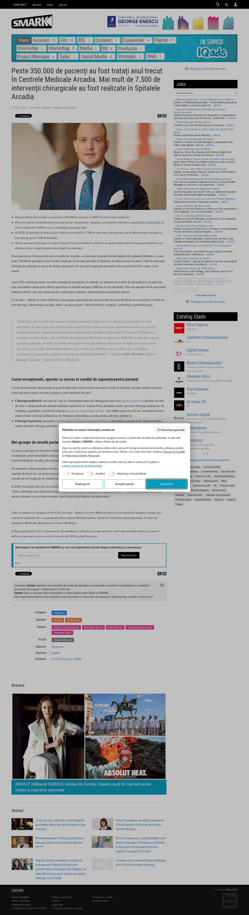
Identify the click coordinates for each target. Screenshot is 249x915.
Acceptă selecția (124, 484)
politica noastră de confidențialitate (82, 466)
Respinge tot (82, 484)
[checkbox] (72, 474)
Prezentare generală (172, 430)
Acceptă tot (166, 484)
